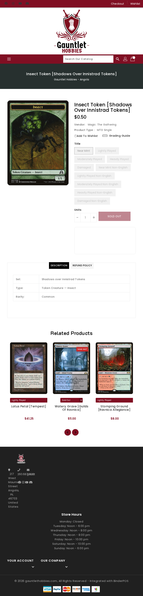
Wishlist (135, 4)
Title (77, 144)
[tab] (59, 265)
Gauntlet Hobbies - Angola (71, 79)
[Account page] (125, 59)
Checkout (117, 4)
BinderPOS (121, 581)
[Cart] (133, 59)
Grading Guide (119, 136)
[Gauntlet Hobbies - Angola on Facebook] (6, 3)
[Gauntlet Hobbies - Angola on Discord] (27, 3)
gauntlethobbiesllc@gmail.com (30, 474)
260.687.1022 (21, 474)
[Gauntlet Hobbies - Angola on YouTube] (20, 3)
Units (78, 210)
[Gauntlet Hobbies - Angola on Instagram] (13, 3)
